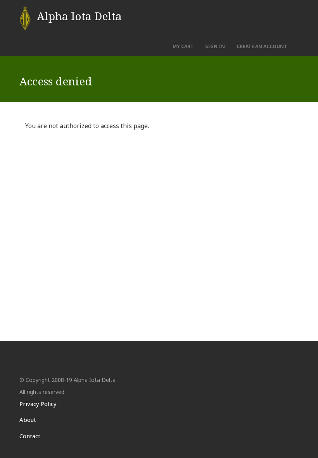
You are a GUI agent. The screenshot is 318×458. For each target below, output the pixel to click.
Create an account (262, 46)
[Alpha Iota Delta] (25, 18)
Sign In (215, 46)
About (27, 419)
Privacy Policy (38, 404)
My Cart (183, 46)
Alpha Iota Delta (79, 16)
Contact (29, 436)
